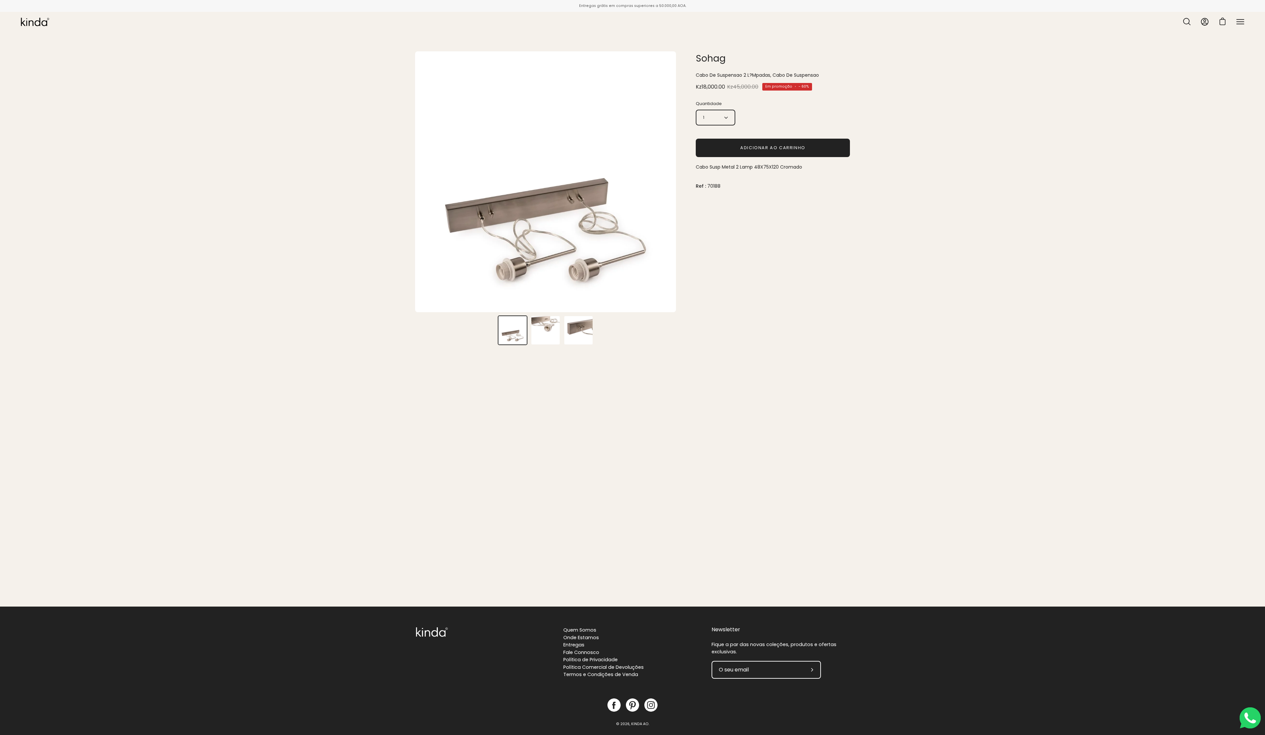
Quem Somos (579, 630)
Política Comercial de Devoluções (603, 667)
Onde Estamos (581, 637)
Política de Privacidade (590, 659)
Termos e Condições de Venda (600, 674)
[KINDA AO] (34, 22)
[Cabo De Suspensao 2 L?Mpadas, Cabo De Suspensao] (512, 330)
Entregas (573, 644)
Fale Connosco (581, 652)
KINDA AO (640, 723)
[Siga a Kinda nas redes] (614, 705)
